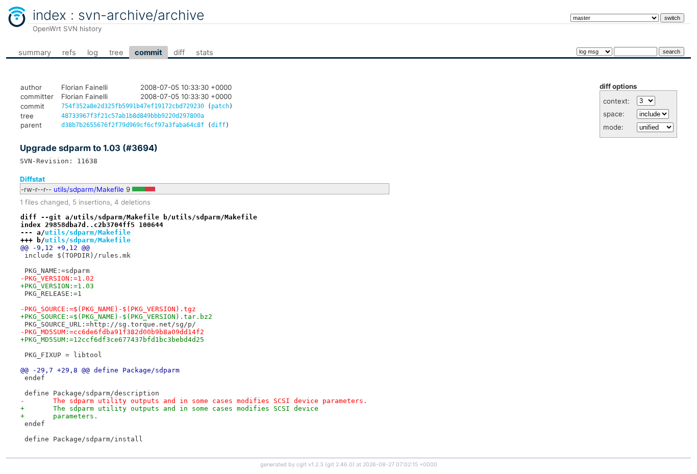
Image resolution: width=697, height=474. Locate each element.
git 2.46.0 (340, 464)
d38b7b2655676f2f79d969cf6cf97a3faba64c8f (132, 125)
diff (179, 52)
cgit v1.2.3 (309, 464)
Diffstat (32, 179)
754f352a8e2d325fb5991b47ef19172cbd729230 (132, 106)
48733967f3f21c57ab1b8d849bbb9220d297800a (132, 115)
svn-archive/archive (141, 15)
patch (220, 106)
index (49, 15)
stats (204, 52)
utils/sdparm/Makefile (89, 189)
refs (69, 52)
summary (34, 52)
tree (116, 52)
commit (148, 52)
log (92, 52)
